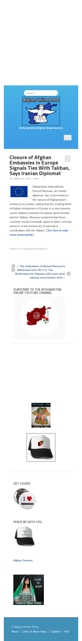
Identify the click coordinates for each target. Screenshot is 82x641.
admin (36, 178)
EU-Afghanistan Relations (33, 249)
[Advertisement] (41, 42)
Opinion (55, 631)
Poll (66, 631)
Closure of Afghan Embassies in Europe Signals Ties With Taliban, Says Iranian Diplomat (40, 165)
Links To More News (35, 631)
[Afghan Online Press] (41, 110)
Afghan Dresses (23, 560)
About (14, 631)
